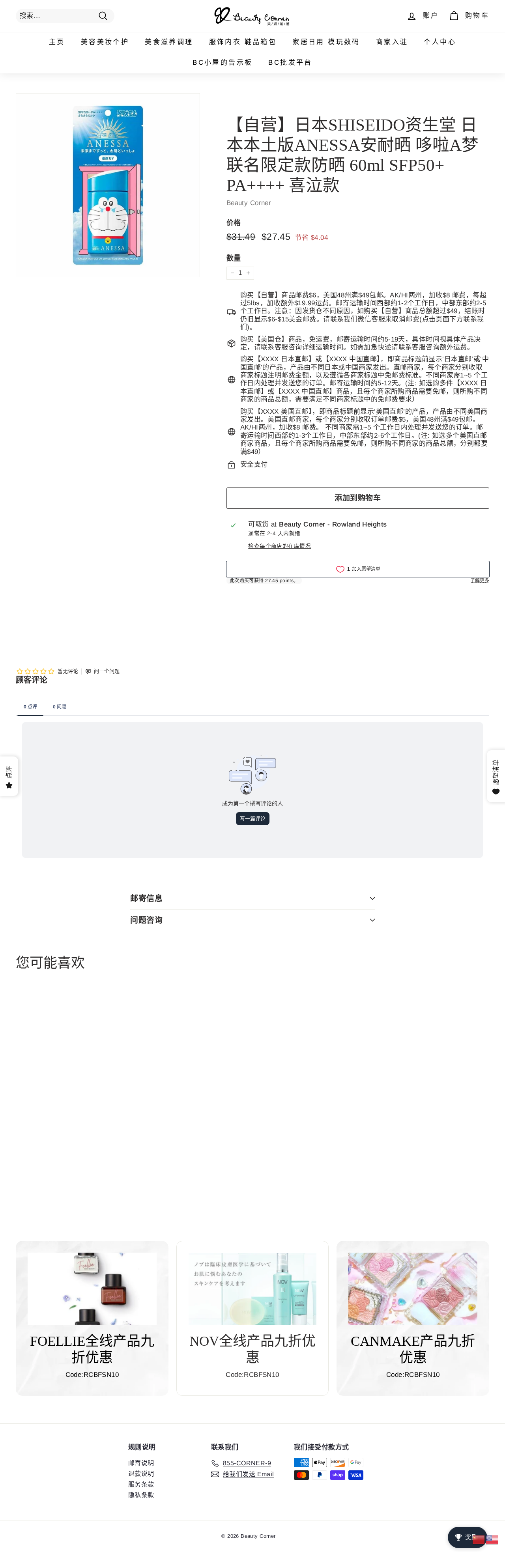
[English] (492, 1539)
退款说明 (141, 1473)
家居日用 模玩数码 (326, 42)
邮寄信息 (146, 898)
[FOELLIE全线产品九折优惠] (92, 1289)
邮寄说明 (141, 1463)
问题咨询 (146, 920)
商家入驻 (392, 42)
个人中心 (440, 42)
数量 (233, 258)
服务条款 (141, 1484)
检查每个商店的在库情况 (279, 546)
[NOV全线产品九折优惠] (253, 1289)
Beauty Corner (248, 203)
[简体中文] (479, 1539)
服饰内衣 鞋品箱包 (243, 42)
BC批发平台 (290, 62)
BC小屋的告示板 (222, 62)
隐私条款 (141, 1495)
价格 (233, 223)
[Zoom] (108, 185)
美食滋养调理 (169, 42)
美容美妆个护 (105, 42)
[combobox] (65, 16)
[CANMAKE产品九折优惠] (412, 1289)
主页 (57, 42)
